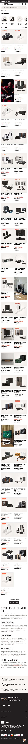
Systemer (6, 10)
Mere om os (16, 727)
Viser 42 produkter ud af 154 (14, 599)
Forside (2, 10)
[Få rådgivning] (24, 740)
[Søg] (3, 7)
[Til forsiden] (8, 4)
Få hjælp (18, 700)
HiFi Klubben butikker (17, 665)
